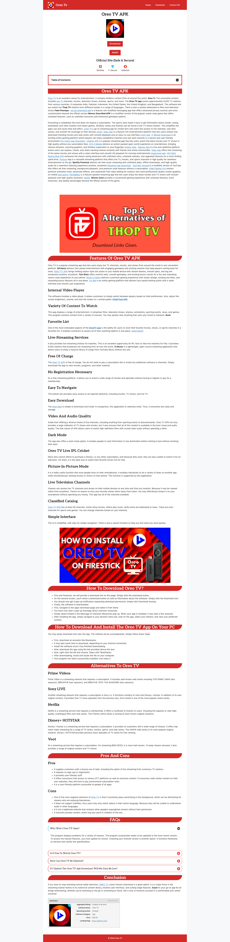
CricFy (87, 129)
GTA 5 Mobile (95, 144)
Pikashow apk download (119, 165)
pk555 (87, 178)
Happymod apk (158, 153)
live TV (60, 101)
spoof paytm (137, 331)
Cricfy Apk (145, 135)
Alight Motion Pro (157, 168)
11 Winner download (161, 135)
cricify (99, 132)
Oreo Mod (57, 406)
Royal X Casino (93, 277)
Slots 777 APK (61, 271)
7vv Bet (92, 280)
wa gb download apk (81, 110)
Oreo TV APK (58, 362)
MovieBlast (75, 174)
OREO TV (103, 884)
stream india (130, 147)
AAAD (115, 52)
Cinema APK (93, 141)
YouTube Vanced (141, 165)
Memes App (144, 147)
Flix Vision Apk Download (72, 141)
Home (148, 5)
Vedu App (108, 132)
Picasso (63, 159)
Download (160, 5)
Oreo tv (61, 5)
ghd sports (63, 174)
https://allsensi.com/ (99, 921)
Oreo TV (52, 98)
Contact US (175, 5)
